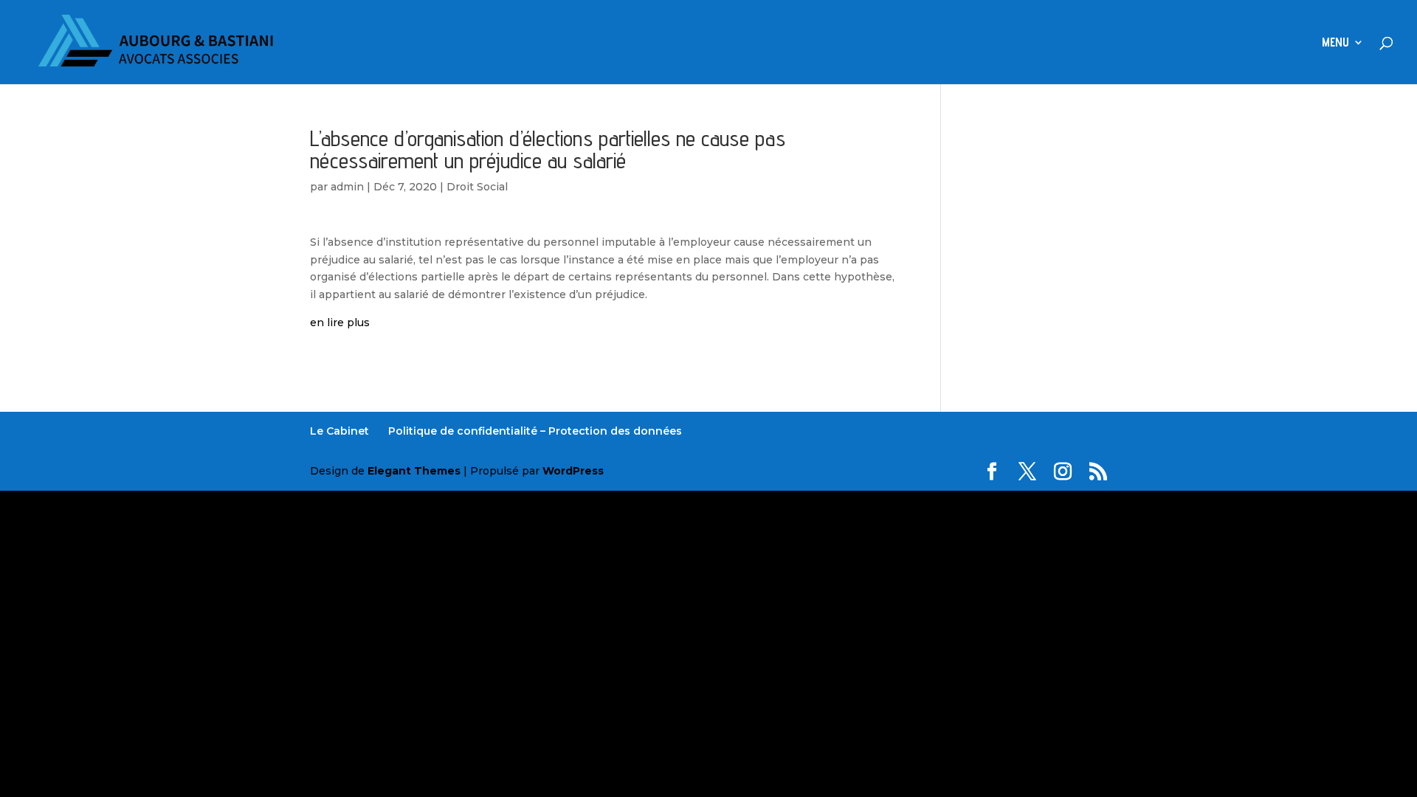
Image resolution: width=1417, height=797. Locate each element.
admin (347, 186)
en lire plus (340, 322)
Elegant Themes (414, 470)
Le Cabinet (339, 431)
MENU (1335, 43)
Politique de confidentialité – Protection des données (535, 431)
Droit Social (477, 186)
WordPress (573, 470)
